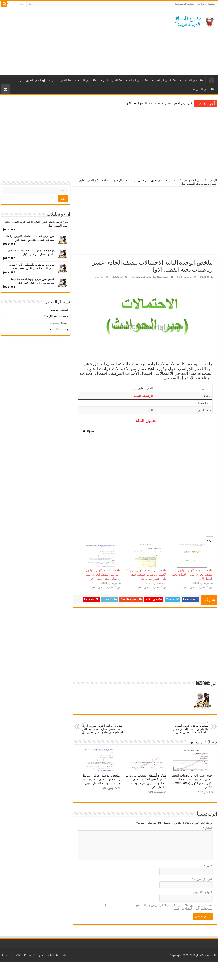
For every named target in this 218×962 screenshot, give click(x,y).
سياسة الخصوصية (184, 3)
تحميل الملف (145, 420)
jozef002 (204, 277)
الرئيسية (211, 79)
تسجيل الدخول (59, 309)
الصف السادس (163, 80)
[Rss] (29, 4)
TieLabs (54, 955)
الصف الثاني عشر (200, 89)
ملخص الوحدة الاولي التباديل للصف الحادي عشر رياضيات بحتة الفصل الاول (192, 574)
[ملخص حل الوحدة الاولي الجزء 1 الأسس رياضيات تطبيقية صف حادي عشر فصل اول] (146, 556)
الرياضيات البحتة (143, 396)
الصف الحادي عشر (30, 80)
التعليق (208, 828)
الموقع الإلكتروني (203, 892)
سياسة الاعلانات (206, 3)
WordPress (24, 955)
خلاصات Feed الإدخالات (55, 316)
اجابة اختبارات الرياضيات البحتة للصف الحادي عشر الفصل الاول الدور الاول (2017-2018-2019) (192, 781)
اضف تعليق (117, 277)
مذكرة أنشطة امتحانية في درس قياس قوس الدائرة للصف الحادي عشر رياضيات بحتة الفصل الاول (145, 781)
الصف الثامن (110, 80)
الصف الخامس (190, 80)
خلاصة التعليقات (59, 322)
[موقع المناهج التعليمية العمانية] (193, 21)
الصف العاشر (59, 80)
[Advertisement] (81, 41)
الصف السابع (136, 80)
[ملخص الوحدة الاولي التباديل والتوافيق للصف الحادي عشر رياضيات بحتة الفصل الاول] (100, 556)
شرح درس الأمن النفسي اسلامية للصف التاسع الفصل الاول (159, 103)
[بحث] (4, 4)
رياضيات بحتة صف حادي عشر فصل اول (155, 180)
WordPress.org (59, 329)
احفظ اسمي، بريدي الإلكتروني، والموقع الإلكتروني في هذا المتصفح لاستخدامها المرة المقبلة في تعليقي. (174, 907)
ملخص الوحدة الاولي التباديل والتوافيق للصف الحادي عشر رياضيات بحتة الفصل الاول (103, 574)
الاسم (208, 865)
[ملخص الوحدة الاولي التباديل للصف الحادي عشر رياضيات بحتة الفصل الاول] (192, 556)
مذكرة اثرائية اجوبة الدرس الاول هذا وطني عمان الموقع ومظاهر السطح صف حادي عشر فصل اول (103, 727)
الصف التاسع (85, 80)
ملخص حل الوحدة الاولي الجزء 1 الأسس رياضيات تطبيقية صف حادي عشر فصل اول (146, 574)
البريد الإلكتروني (202, 879)
